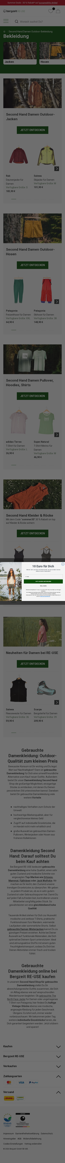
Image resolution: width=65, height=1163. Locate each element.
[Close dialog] (63, 564)
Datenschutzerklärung (45, 596)
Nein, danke (43, 585)
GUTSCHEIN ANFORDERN (43, 581)
